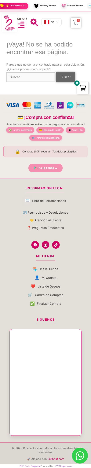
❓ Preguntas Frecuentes (45, 228)
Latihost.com (56, 459)
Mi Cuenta (46, 277)
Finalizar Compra (45, 303)
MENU (22, 19)
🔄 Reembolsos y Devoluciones (45, 212)
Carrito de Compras (45, 295)
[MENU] (21, 24)
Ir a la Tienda (45, 269)
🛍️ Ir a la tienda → (45, 167)
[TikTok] (56, 245)
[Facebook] (35, 245)
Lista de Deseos (46, 286)
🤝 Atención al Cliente (45, 220)
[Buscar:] (31, 77)
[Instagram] (45, 245)
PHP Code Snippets (29, 466)
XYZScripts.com (63, 466)
